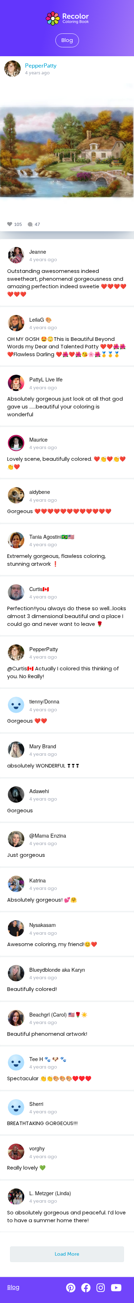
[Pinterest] (70, 1287)
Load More (67, 1254)
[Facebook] (86, 1287)
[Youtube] (116, 1287)
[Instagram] (100, 1287)
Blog (67, 40)
